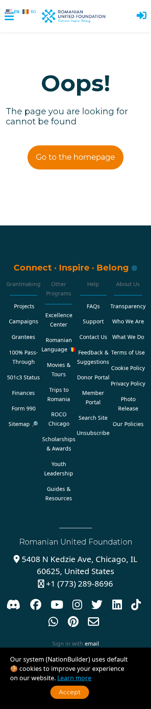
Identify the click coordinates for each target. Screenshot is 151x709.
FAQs (93, 306)
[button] (141, 16)
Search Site (93, 417)
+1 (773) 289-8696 (75, 583)
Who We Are (128, 321)
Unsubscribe (93, 433)
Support (93, 321)
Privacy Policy (128, 383)
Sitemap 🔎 (23, 424)
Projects (24, 306)
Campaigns (23, 321)
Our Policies (128, 424)
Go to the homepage (75, 157)
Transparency (128, 306)
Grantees (23, 337)
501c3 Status (23, 377)
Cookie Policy (128, 368)
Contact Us (93, 337)
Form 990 (24, 408)
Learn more (74, 678)
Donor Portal (93, 377)
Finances (23, 392)
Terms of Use (128, 352)
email (92, 643)
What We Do (128, 337)
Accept (70, 692)
